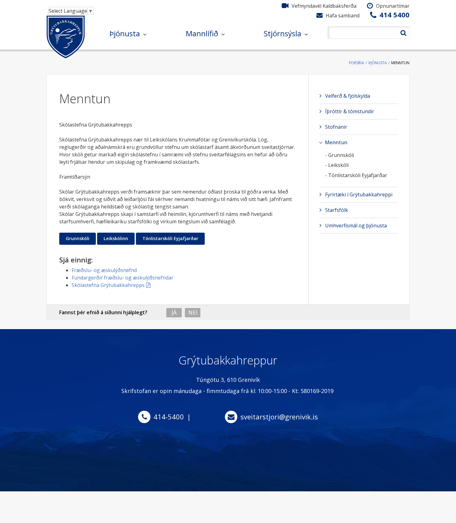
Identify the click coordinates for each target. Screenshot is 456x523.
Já (174, 312)
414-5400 (169, 416)
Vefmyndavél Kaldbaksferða (324, 5)
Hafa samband (343, 15)
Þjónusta (378, 62)
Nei (192, 312)
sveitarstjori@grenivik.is (279, 416)
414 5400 (394, 14)
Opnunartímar (392, 5)
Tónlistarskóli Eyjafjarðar (170, 238)
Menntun (400, 62)
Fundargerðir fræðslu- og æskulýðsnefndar (122, 277)
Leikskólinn (116, 238)
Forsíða (356, 62)
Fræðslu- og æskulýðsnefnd (104, 270)
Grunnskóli (77, 238)
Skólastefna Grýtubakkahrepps (108, 285)
